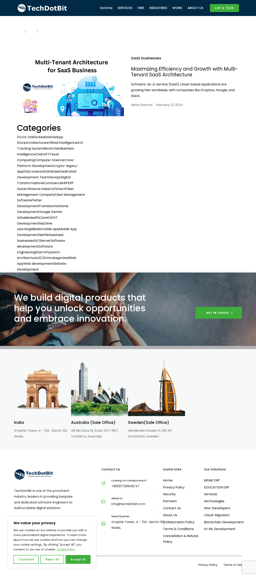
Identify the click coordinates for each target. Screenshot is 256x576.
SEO (37, 240)
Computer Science (49, 160)
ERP (65, 183)
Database (52, 171)
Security (169, 494)
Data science (33, 171)
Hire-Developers (217, 508)
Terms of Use (232, 565)
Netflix (44, 235)
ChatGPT (42, 154)
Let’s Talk (224, 8)
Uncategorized (57, 258)
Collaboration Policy (179, 522)
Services (210, 494)
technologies (214, 501)
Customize (26, 559)
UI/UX (41, 258)
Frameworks (49, 206)
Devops (55, 177)
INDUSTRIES (158, 8)
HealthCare (38, 217)
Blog (31, 31)
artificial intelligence (61, 142)
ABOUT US (195, 8)
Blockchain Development (224, 522)
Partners (170, 501)
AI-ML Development (220, 529)
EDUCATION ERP (216, 487)
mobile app (50, 229)
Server (45, 240)
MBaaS (35, 229)
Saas (52, 235)
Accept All (78, 559)
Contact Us (172, 508)
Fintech (60, 189)
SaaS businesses (146, 58)
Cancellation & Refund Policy (180, 539)
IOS (49, 217)
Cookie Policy (66, 549)
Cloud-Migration (217, 515)
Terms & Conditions (178, 529)
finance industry (41, 189)
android (51, 137)
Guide (24, 217)
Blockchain (52, 148)
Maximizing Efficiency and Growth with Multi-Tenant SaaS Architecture (184, 72)
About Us (170, 515)
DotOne (106, 8)
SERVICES (125, 8)
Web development (38, 263)
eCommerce (52, 183)
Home (18, 31)
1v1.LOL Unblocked (31, 137)
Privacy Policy (174, 487)
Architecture (36, 142)
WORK (177, 8)
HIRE (141, 8)
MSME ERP (212, 480)
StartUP (41, 252)
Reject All (52, 559)
